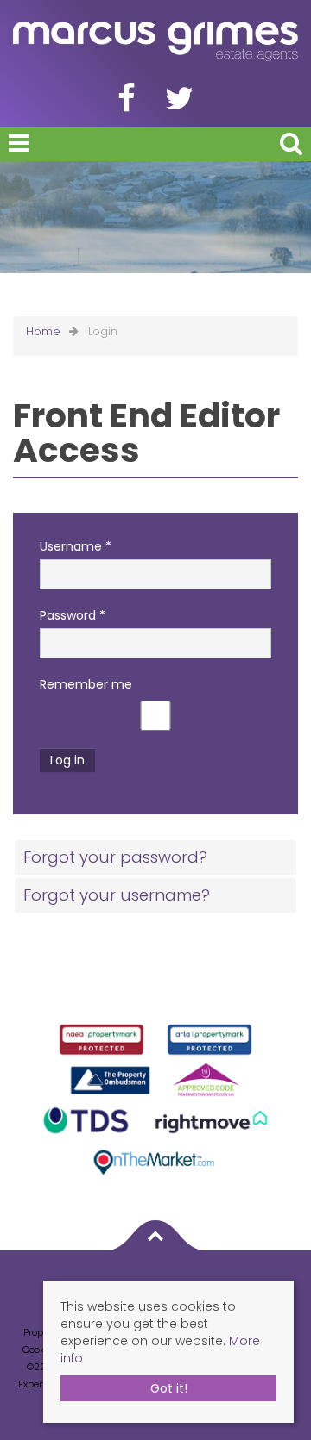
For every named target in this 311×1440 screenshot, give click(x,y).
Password (72, 615)
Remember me (86, 684)
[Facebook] (127, 105)
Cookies (40, 1349)
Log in (67, 760)
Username (75, 546)
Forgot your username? (116, 895)
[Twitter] (179, 105)
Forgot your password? (115, 857)
